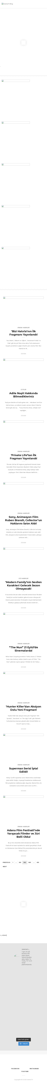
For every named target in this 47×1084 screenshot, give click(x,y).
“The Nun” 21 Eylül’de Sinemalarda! (23, 649)
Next (5, 866)
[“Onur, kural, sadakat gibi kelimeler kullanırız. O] (23, 1011)
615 (38, 862)
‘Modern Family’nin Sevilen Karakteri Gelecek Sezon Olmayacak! (23, 585)
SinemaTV (11, 321)
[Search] (41, 4)
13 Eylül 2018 (37, 820)
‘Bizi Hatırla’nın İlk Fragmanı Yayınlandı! (23, 333)
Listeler (23, 389)
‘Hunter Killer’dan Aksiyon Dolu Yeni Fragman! (23, 708)
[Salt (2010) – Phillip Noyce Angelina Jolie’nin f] (23, 1028)
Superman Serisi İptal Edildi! (23, 770)
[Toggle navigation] (43, 4)
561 (20, 862)
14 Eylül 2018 (36, 383)
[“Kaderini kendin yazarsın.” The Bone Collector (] (23, 998)
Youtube (25, 1071)
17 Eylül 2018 (36, 321)
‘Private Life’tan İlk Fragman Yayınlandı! (23, 457)
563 (29, 862)
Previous (6, 862)
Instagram (34, 1068)
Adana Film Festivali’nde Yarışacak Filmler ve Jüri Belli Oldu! (23, 833)
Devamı (23, 354)
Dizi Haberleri (23, 578)
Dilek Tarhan (12, 383)
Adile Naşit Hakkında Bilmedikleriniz (23, 395)
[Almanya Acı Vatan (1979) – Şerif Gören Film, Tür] (23, 980)
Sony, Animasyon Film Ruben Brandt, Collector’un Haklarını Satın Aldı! (23, 520)
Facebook (15, 1068)
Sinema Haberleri (23, 328)
